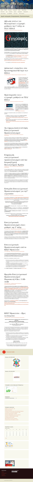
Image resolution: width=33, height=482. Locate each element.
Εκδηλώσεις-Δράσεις (14, 74)
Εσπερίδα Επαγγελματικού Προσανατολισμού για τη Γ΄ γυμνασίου (16, 191)
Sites (6, 11)
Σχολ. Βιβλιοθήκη (9, 13)
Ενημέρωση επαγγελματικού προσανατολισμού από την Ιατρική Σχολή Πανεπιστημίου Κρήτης (15, 159)
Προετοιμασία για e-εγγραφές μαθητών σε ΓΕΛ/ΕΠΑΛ (16, 97)
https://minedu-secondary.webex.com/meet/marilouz (16, 216)
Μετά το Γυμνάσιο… (22, 13)
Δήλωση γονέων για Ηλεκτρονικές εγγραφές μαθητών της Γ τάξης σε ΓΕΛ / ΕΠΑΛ (14, 25)
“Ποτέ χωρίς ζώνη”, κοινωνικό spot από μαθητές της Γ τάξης (12, 412)
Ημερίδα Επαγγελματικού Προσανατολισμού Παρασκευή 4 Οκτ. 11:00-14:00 (15, 278)
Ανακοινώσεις (11, 30)
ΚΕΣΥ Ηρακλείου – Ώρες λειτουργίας (15, 314)
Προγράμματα (20, 11)
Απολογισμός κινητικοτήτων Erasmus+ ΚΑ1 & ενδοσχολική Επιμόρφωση (14, 411)
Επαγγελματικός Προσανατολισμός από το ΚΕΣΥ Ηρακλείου (15, 247)
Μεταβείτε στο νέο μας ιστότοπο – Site (10, 408)
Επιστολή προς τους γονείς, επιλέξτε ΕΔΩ (18, 62)
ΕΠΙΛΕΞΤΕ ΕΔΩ (24, 268)
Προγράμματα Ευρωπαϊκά (12, 284)
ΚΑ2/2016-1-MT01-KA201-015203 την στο (16, 288)
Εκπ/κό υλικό (2, 11)
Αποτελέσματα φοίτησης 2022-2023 (9, 417)
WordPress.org (3, 475)
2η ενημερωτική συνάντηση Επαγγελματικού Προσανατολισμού (16, 130)
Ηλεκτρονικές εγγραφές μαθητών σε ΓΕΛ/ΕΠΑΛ (11, 413)
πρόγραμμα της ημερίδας (14, 300)
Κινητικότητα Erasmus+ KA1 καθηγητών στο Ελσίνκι (11, 419)
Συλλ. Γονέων (15, 13)
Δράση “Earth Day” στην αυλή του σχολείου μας (11, 418)
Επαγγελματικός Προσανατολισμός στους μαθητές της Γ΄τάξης (14, 224)
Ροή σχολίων (3, 474)
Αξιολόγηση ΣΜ (26, 11)
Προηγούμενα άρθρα (9, 351)
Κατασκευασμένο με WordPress (8, 480)
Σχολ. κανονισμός (3, 13)
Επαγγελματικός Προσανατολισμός (18, 30)
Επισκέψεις (10, 11)
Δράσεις (15, 11)
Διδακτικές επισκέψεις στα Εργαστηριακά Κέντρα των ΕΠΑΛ (16, 70)
